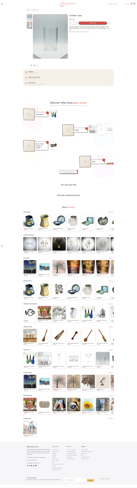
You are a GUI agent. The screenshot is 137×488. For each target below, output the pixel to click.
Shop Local (55, 451)
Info (53, 462)
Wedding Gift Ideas (57, 467)
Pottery (54, 453)
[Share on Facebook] (34, 65)
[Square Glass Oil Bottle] (53, 114)
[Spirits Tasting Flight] (110, 161)
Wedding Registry (56, 469)
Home (28, 10)
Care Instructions (85, 457)
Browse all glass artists (68, 172)
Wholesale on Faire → (104, 480)
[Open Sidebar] (2, 246)
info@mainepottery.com (34, 463)
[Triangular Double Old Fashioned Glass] (110, 129)
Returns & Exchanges (86, 451)
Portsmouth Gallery (72, 453)
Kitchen (54, 457)
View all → (111, 212)
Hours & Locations (71, 449)
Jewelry (54, 455)
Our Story (69, 457)
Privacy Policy (84, 458)
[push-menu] (2, 4)
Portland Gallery (71, 451)
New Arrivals (55, 449)
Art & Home (55, 458)
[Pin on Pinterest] (31, 65)
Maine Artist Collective (58, 464)
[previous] (36, 36)
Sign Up (90, 480)
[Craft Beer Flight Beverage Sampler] (53, 145)
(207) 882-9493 (32, 460)
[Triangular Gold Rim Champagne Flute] (101, 131)
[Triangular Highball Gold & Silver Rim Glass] (93, 129)
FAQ (82, 455)
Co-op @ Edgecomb (72, 455)
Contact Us (84, 453)
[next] (64, 36)
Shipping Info (84, 449)
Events (54, 465)
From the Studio (71, 458)
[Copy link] (38, 65)
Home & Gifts (55, 460)
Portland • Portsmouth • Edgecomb (37, 457)
